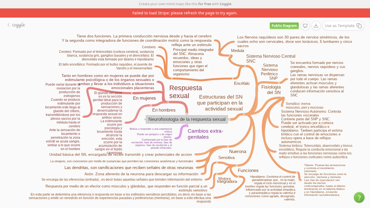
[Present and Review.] (305, 26)
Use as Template (340, 25)
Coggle (225, 4)
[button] (359, 197)
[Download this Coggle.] (316, 25)
